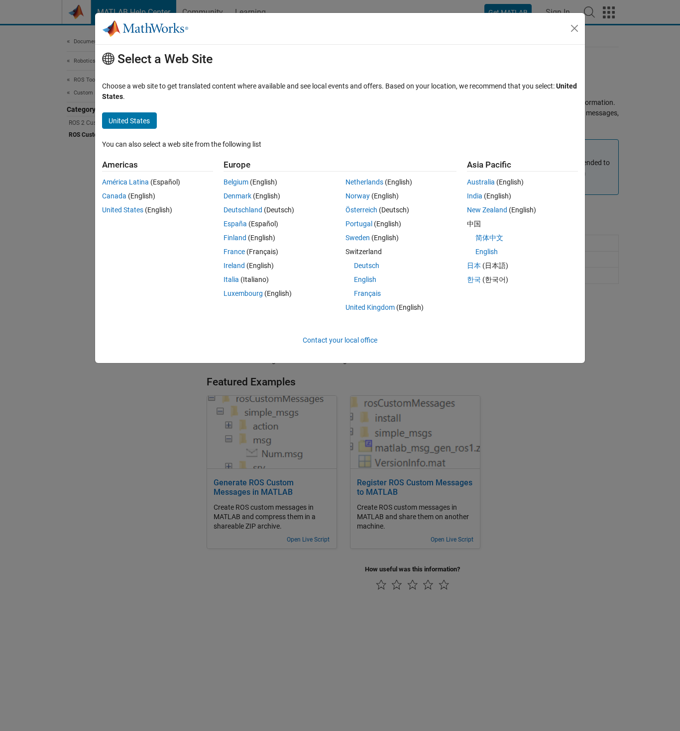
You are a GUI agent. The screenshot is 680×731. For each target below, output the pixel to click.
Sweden (357, 238)
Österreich (361, 210)
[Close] (574, 28)
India (474, 196)
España (235, 224)
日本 (474, 266)
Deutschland (243, 210)
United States (122, 210)
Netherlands (364, 182)
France (234, 252)
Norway (357, 196)
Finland (235, 238)
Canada (114, 196)
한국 (474, 279)
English (365, 279)
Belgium (236, 182)
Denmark (237, 196)
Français (367, 293)
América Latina (125, 182)
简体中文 (489, 238)
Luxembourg (243, 293)
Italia (231, 279)
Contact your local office (340, 340)
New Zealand (487, 210)
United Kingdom (370, 307)
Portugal (358, 224)
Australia (481, 182)
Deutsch (366, 266)
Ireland (234, 266)
